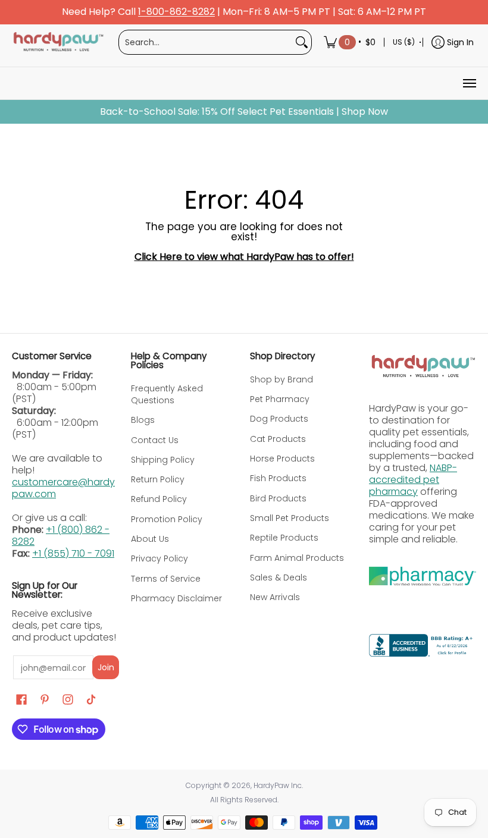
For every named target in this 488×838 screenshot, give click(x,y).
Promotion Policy (166, 519)
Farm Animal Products (297, 558)
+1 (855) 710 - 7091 (73, 553)
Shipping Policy (163, 460)
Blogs (143, 420)
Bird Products (278, 498)
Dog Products (279, 419)
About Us (150, 539)
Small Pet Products (289, 518)
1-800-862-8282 (176, 12)
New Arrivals (275, 597)
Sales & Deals (278, 577)
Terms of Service (166, 579)
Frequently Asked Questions (167, 394)
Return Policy (157, 479)
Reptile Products (284, 538)
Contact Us (155, 440)
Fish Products (278, 478)
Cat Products (278, 439)
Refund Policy (159, 499)
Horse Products (282, 458)
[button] (21, 699)
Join (106, 667)
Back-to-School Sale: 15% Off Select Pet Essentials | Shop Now (244, 112)
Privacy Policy (159, 558)
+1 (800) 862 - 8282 (61, 535)
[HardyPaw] (58, 42)
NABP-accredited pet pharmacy (413, 479)
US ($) (404, 42)
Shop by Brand (281, 379)
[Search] (301, 42)
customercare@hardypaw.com (63, 488)
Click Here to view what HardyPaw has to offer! (244, 256)
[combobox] (205, 42)
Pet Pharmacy (279, 399)
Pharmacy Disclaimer (176, 598)
